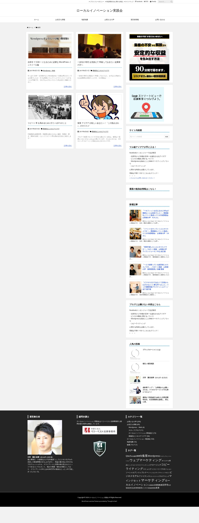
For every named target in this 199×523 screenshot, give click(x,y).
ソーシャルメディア (154, 472)
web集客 (142, 456)
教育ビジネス (143, 488)
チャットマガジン (165, 472)
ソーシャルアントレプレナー (137, 472)
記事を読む (68, 86)
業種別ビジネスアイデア (101, 71)
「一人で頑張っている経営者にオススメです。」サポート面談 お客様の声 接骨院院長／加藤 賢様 (155, 267)
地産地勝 (130, 442)
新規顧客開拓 (152, 488)
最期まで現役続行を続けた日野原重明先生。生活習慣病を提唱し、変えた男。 (155, 399)
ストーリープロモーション (162, 469)
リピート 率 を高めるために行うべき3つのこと (47, 123)
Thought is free (112, 501)
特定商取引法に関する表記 (114, 2)
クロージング (155, 465)
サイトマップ (129, 2)
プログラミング (164, 476)
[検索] (171, 1)
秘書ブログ (131, 445)
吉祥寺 (165, 484)
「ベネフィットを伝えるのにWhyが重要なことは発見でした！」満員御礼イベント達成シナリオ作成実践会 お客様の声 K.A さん (156, 214)
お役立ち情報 (132, 424)
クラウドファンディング (143, 465)
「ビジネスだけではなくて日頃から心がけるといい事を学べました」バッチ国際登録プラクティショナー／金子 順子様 (155, 285)
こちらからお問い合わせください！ (142, 178)
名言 (169, 485)
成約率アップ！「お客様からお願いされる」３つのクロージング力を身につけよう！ (155, 389)
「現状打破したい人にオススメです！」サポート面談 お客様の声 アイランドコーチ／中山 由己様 (155, 249)
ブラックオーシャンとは (151, 349)
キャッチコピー (131, 465)
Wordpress (154, 455)
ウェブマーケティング (146, 460)
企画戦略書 (158, 485)
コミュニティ (148, 469)
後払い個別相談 (148, 363)
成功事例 (136, 488)
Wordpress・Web (49, 71)
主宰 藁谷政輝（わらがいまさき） (155, 377)
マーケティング (153, 480)
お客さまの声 (132, 421)
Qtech (128, 456)
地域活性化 (129, 488)
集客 (157, 487)
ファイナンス (144, 476)
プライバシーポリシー (97, 2)
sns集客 (134, 456)
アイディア (163, 456)
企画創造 (151, 485)
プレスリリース (154, 476)
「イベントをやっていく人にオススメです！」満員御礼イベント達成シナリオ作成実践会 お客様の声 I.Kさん (156, 232)
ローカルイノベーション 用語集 (138, 439)
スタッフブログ (134, 430)
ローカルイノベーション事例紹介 (141, 433)
